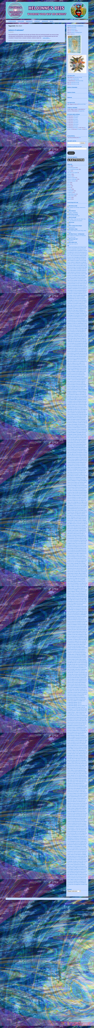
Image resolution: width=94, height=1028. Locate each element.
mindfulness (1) (72, 601)
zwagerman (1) (78, 884)
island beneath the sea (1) (77, 507)
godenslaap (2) (80, 444)
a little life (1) (71, 252)
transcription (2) (73, 814)
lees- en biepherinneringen (73, 169)
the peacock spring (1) (77, 776)
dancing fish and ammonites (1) (78, 351)
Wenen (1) (76, 857)
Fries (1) (79, 429)
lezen (68, 184)
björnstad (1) (70, 311)
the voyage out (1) (75, 798)
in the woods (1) (81, 498)
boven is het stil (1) (77, 320)
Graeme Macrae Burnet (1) (81, 447)
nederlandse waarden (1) (77, 617)
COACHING (21, 21)
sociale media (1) (82, 720)
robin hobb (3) (75, 684)
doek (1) (83, 381)
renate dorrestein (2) (80, 679)
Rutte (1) (85, 690)
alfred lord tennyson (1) (72, 267)
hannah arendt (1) (71, 455)
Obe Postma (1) (83, 629)
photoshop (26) (75, 655)
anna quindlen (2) (75, 280)
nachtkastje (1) (78, 609)
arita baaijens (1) (70, 290)
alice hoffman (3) (74, 268)
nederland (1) (79, 616)
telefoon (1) (75, 742)
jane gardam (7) (83, 512)
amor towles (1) (75, 273)
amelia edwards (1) (71, 272)
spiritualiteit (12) (70, 725)
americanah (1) (79, 272)
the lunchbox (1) (76, 765)
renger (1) (73, 680)
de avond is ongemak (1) (76, 358)
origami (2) (77, 641)
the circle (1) (82, 748)
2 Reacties (49, 40)
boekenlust (73, 210)
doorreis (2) (79, 384)
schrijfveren (69, 192)
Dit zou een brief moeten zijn (73, 215)
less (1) (70, 561)
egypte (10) (71, 397)
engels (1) (76, 407)
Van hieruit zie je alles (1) (72, 833)
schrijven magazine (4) (72, 707)
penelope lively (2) (80, 652)
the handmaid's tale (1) (82, 756)
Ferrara (72, 222)
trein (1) (81, 818)
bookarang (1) (82, 318)
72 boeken (75, 117)
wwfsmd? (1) (83, 872)
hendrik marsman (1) (82, 469)
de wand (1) (83, 369)
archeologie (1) (83, 288)
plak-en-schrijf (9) (78, 660)
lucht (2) (82, 568)
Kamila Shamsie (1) (77, 535)
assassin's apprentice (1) (79, 293)
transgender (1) (80, 814)
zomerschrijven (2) (71, 882)
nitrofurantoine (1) (72, 622)
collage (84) (69, 339)
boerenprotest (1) (75, 318)
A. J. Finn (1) (71, 255)
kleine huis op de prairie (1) (78, 543)
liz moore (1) (80, 564)
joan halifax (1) (72, 518)
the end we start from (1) (72, 751)
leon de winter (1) (76, 560)
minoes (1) (77, 601)
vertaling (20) (82, 838)
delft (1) (80, 373)
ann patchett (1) (72, 278)
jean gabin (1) (70, 515)
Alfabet (68, 224)
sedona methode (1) (77, 710)
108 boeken (75, 115)
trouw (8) (80, 819)
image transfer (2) (77, 495)
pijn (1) (81, 659)
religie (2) (73, 679)
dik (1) (78, 379)
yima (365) (69, 874)
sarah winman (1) (77, 694)
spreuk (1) (83, 725)
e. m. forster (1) (80, 392)
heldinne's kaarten (71, 177)
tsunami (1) (78, 821)
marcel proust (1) (81, 576)
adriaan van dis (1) (80, 260)
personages (73, 27)
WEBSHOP (45, 21)
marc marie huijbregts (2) (72, 576)
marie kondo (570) (71, 583)
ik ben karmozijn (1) (80, 493)
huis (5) (81, 492)
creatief (68, 170)
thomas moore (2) (77, 806)
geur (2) (77, 439)
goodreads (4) (77, 445)
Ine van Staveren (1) (81, 500)
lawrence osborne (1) (76, 555)
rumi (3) (75, 690)
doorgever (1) (74, 384)
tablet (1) (74, 738)
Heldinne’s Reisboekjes (72, 87)
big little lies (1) (70, 310)
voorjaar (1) (73, 849)
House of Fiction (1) (75, 487)
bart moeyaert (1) (77, 301)
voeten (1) (82, 847)
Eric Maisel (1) (84, 409)
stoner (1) (69, 732)
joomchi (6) (81, 526)
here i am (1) (77, 470)
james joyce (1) (75, 510)
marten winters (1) (80, 584)
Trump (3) (74, 821)
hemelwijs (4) (75, 469)
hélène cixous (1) (71, 467)
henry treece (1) (70, 470)
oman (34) (75, 634)
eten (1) (76, 411)
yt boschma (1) (74, 877)
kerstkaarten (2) (77, 540)
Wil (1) (74, 866)
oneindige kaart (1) (74, 636)
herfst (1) (82, 470)
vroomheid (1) (70, 851)
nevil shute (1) (75, 619)
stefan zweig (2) (76, 728)
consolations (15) (80, 343)
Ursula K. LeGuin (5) (75, 828)
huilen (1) (78, 492)
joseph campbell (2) (80, 530)
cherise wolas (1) (72, 330)
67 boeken (79, 129)
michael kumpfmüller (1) (82, 594)
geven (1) (82, 439)
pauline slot (30, 40)
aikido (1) (83, 263)
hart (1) (85, 460)
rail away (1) (83, 672)
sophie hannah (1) (74, 723)
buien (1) (75, 323)
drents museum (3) (71, 389)
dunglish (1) (69, 392)
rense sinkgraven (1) (80, 680)
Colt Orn (69, 79)
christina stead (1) (71, 333)
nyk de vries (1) (76, 629)
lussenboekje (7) (80, 569)
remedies (73, 30)
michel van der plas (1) (78, 598)
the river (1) (74, 786)
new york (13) (81, 619)
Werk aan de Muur (82, 104)
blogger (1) (83, 313)
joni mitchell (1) (75, 526)
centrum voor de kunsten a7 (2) (74, 328)
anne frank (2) (72, 282)
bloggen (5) (78, 313)
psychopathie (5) (76, 667)
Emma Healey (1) (72, 406)
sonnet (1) (73, 722)
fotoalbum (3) (70, 424)
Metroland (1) (81, 593)
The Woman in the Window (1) (77, 801)
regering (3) (83, 677)
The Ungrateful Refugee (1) (74, 796)
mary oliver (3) (84, 586)
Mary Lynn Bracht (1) (76, 586)
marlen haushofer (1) (71, 584)
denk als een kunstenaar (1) (78, 374)
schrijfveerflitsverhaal (71, 194)
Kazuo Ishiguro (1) (80, 538)
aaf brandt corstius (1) (79, 255)
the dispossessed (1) (81, 750)
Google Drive (81, 110)
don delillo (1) (82, 382)
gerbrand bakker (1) (80, 435)
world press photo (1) (79, 871)
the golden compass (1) (79, 755)
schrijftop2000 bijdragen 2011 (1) (74, 702)
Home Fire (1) (78, 483)
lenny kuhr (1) (78, 558)
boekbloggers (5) (71, 315)
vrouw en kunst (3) (77, 851)
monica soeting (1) (82, 603)
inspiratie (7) (75, 503)
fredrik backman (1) (78, 427)
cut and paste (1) (82, 348)
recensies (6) (73, 677)
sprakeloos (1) (77, 725)
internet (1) (80, 503)
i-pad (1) (74, 493)
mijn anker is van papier (72, 172)
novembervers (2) (79, 627)
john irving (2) (84, 521)
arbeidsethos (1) (76, 288)
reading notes (74, 242)
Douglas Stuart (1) (76, 386)
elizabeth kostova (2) (73, 401)
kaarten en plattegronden (76, 32)
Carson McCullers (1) (82, 325)
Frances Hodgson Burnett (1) (78, 425)
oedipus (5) (69, 631)
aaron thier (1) (72, 257)
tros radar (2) (75, 819)
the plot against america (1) (77, 778)
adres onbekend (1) (71, 260)
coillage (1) (83, 338)
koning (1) (71, 546)
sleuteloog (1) (76, 718)
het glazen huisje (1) (79, 473)
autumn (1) (77, 300)
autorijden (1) (71, 300)
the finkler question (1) (72, 753)
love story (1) (77, 568)
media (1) (82, 589)
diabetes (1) (79, 376)
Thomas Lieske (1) (80, 804)
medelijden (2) (77, 589)
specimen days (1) (82, 723)
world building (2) (71, 871)
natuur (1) (71, 614)
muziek (68, 187)
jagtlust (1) (69, 510)
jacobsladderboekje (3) (73, 508)
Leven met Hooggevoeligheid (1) (79, 561)
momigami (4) (75, 603)
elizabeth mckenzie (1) (73, 402)
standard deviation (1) (72, 727)
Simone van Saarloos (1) (82, 715)
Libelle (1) (72, 563)
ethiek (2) (80, 411)
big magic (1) (76, 310)
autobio (69, 165)
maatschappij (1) (70, 573)
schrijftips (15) (82, 700)
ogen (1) (81, 631)
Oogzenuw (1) (81, 637)
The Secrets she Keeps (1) (78, 790)
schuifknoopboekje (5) (79, 708)
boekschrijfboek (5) (78, 316)
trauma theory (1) (80, 816)
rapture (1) (84, 674)
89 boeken (75, 127)
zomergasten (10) (82, 881)
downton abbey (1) (81, 387)
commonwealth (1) (78, 341)
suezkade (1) (71, 733)
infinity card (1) (70, 502)
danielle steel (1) (79, 353)
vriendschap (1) (83, 849)
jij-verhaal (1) (80, 516)
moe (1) (85, 601)
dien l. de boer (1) (72, 379)
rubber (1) (83, 689)
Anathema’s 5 (70, 240)
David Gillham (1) (74, 354)
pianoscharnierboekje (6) (74, 657)
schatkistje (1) (75, 695)
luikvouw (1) (74, 569)
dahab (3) (83, 349)
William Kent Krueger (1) (80, 867)
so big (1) (76, 720)
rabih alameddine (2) (73, 670)
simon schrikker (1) (80, 713)
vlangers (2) (76, 844)
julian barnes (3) (77, 533)
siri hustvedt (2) (78, 717)
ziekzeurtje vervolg (78, 77)
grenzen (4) (69, 449)
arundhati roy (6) (80, 291)
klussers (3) (71, 545)
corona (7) (71, 344)
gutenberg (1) (75, 450)
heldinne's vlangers (71, 180)
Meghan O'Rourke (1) (76, 591)
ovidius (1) (75, 644)
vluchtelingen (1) (70, 846)
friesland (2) (84, 429)
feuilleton (69, 174)
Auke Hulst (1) (77, 296)
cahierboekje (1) (81, 323)
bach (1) (81, 300)
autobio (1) (78, 298)
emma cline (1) (76, 404)
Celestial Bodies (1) (78, 326)
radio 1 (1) (73, 672)
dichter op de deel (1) (78, 377)
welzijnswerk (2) (70, 857)
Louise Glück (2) (83, 566)
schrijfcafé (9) (72, 699)
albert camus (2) (77, 265)
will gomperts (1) (82, 866)
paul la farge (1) (82, 649)
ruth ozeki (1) (80, 690)
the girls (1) (79, 753)
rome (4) (70, 687)
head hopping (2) (80, 462)
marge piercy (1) (78, 578)
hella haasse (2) (78, 467)
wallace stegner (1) (71, 854)
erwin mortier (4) (70, 411)
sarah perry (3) (70, 694)
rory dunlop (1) (83, 687)
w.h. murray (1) (83, 852)
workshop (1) (83, 869)
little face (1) (75, 564)
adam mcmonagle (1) (77, 258)
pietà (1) (78, 659)
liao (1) (68, 563)
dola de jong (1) (75, 382)
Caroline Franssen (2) (73, 325)
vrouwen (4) (84, 851)
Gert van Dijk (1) (80, 437)
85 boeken (75, 119)
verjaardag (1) (70, 838)
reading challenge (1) (78, 675)
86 (86, 129)
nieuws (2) (74, 621)
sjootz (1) (83, 717)
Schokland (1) (81, 695)
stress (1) (74, 732)
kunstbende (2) (73, 550)
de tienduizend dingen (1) (77, 366)
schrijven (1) (84, 705)
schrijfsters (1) (76, 700)
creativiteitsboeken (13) (78, 344)
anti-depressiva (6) (75, 285)
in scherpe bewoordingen (76, 225)
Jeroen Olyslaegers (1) (72, 516)
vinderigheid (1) (73, 841)
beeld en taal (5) (77, 305)
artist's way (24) (73, 291)
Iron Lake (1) (81, 505)
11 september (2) (74, 248)
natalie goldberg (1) (76, 612)
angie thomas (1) (77, 277)
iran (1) (76, 505)
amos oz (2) (80, 273)
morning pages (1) (71, 604)
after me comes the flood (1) (75, 263)
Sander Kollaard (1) (78, 692)
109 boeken (75, 120)
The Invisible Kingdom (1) (74, 761)
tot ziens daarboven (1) (77, 813)
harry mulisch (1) (80, 460)
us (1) (81, 828)
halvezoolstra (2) (79, 454)
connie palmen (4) (72, 343)
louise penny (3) (70, 568)
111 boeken (75, 122)
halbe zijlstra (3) (72, 454)
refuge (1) (79, 677)
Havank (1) (74, 462)
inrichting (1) (70, 503)
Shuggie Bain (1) (72, 713)
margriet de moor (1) (76, 579)
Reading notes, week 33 (72, 243)
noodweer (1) (84, 624)
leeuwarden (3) (81, 556)
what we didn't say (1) (82, 861)
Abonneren (71, 153)
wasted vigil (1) (72, 856)
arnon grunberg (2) (79, 290)
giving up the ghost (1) (75, 442)
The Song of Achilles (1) (72, 793)
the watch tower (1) (75, 799)
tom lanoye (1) (81, 811)
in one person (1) (74, 498)
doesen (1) (69, 382)
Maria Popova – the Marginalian (77, 234)
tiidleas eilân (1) (79, 808)
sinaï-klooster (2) (70, 717)
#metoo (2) (77, 247)
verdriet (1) (69, 836)
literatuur (16, 40)
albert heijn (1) (84, 265)
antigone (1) (81, 285)
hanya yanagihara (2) (76, 459)
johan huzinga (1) (75, 520)
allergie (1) (80, 268)
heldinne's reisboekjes (72, 179)
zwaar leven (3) (72, 884)
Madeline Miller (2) (78, 573)
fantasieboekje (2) (79, 416)
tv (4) (82, 821)
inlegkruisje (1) (77, 502)
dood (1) (69, 384)
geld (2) (70, 432)
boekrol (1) (71, 316)
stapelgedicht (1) (80, 727)
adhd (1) (84, 258)
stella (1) (82, 728)
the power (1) (77, 780)
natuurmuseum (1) (77, 614)
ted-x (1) (70, 742)
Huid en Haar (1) (72, 492)
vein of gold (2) (72, 834)
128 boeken (75, 124)
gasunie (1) (73, 430)
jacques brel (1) (82, 508)
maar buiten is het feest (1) (81, 571)
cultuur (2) (76, 348)
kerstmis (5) (83, 540)
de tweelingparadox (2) (76, 368)
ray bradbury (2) (70, 675)
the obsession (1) (72, 775)
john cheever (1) (77, 521)
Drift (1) (77, 389)
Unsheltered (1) (72, 826)
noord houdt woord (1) (72, 626)
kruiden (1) (82, 548)
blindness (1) (73, 313)
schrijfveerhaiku (76, 79)
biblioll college (74, 229)
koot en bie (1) (83, 546)
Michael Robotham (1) (81, 596)
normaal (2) (72, 627)
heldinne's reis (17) (73, 465)
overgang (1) (83, 642)
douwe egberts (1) (72, 387)
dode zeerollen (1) (78, 381)
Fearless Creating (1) (76, 419)
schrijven (69, 197)
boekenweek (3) (78, 315)
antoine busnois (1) (78, 286)
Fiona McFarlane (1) (74, 422)
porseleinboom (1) (83, 664)
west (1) (81, 859)
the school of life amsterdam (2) (75, 788)
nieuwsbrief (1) (79, 621)
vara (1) (79, 833)
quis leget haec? (74, 239)
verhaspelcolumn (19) (76, 836)
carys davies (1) (70, 326)
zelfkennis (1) (83, 877)
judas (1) (73, 531)
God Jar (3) (83, 442)
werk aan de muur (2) (75, 859)
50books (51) (74, 250)
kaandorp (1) (70, 535)
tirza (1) (68, 811)
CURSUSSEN (12, 21)
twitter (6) (75, 823)
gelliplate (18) (75, 432)
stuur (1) (77, 732)
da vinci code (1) (70, 349)
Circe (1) (83, 333)
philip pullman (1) (72, 654)
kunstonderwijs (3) (71, 551)
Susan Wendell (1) (71, 735)
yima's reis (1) (82, 874)
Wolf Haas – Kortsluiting (72, 212)
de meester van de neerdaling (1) (78, 361)
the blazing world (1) (75, 743)
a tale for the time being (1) (80, 252)
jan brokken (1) (82, 510)
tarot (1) (77, 740)
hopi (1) (80, 485)
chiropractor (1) (74, 331)
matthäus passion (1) (71, 588)
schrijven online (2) (81, 707)
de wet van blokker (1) (72, 371)
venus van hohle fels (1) (80, 834)
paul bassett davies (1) (73, 649)
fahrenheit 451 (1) (76, 414)
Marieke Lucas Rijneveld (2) (81, 583)
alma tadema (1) (74, 270)
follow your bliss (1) (83, 422)
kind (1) (72, 541)
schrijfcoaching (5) (79, 699)
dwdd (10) (75, 392)
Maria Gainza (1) (74, 581)
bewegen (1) (71, 308)
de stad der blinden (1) (76, 364)
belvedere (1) (81, 306)
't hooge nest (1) (70, 247)
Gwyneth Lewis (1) (82, 450)
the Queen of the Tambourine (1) (78, 781)
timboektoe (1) (78, 809)
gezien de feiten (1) (78, 440)
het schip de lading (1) (79, 478)
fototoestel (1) (82, 424)
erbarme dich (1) (77, 409)
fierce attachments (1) (82, 421)
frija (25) (69, 430)
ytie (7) (78, 877)
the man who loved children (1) (77, 766)
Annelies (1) (74, 283)
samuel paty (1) (70, 692)
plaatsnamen (74, 29)
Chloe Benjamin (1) (81, 331)
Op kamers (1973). (71, 227)
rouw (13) (69, 689)
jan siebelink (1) (76, 512)
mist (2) (81, 601)
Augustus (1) (71, 296)
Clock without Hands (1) (76, 338)
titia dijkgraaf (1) (74, 811)
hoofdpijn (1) (75, 485)
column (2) (81, 339)
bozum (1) (69, 321)
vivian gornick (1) (75, 842)
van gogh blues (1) (82, 831)
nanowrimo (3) (73, 611)
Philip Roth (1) (79, 654)
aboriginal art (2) (78, 257)
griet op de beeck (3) (77, 449)
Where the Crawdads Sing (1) (73, 862)
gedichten (69, 175)
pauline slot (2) (77, 651)
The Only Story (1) (80, 775)
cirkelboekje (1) (77, 334)
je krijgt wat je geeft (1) (80, 513)
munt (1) (77, 608)
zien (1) (68, 879)
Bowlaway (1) (84, 320)
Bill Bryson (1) (82, 310)
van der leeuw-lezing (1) (72, 831)
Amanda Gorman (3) (82, 270)
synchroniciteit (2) (81, 737)
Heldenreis (69, 97)
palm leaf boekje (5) (77, 646)
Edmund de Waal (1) (75, 394)
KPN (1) (69, 548)
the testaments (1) (71, 795)
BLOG (51, 21)
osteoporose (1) (72, 642)
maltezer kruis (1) (83, 574)
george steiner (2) (82, 434)
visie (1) (70, 842)
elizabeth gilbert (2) (74, 399)
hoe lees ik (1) (72, 483)
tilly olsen (40, 40)
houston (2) (82, 487)
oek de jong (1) (75, 631)
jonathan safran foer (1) (76, 525)
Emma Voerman (74, 214)
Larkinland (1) (72, 553)
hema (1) (71, 469)
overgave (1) (70, 644)
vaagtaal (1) (73, 829)
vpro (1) (77, 849)
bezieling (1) (76, 308)
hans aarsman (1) (76, 457)
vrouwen (44, 40)
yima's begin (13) (75, 874)
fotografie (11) (76, 424)
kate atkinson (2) (75, 536)
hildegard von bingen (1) (77, 480)
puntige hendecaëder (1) (76, 669)
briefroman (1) (70, 323)
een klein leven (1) (77, 396)
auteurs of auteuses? (16, 30)
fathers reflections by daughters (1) (76, 417)
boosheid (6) (70, 320)
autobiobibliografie (71, 167)
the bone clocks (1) (79, 745)
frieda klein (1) (75, 429)
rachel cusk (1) (81, 670)
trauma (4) (75, 816)
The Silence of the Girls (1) (80, 791)
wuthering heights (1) (75, 872)
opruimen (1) (71, 639)
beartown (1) (71, 303)
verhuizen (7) (84, 836)
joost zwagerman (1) (75, 528)
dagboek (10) (77, 349)
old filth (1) (74, 632)
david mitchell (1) (81, 354)
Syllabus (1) (74, 737)
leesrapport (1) (74, 556)
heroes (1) (76, 472)
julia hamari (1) (70, 533)
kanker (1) (84, 535)
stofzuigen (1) (84, 730)
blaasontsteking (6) (77, 311)
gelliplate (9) (80, 432)
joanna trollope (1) (79, 518)
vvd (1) (78, 852)
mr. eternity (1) (78, 604)
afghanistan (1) (79, 262)
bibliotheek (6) (83, 308)
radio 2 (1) (78, 672)
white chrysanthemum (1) (76, 864)
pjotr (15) (72, 660)
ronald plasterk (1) (76, 687)
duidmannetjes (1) (82, 391)
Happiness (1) (84, 459)
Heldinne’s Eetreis (71, 92)
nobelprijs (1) (74, 624)
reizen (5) (69, 679)
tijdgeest (69, 199)
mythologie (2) (72, 609)
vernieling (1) (76, 838)
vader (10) (78, 829)
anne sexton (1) (78, 282)
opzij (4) (76, 639)
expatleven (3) (74, 412)
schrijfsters (35, 40)
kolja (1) (75, 545)
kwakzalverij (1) (78, 551)
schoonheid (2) (70, 697)
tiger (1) (74, 808)
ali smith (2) (79, 267)
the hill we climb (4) (75, 760)
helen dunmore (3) (81, 465)
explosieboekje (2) (81, 412)
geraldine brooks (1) (71, 435)
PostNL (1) (69, 665)
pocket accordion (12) (78, 662)
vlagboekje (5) (70, 844)
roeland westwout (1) (79, 685)
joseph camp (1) (72, 530)
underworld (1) (74, 824)
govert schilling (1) (71, 447)
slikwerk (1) (82, 718)
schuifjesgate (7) (70, 708)
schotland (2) (76, 697)
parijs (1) (75, 647)
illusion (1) (71, 495)
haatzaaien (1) (81, 452)
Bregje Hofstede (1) (83, 321)
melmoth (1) (83, 591)
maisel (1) (77, 574)
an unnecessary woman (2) (76, 275)
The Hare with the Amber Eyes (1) (74, 758)
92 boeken (75, 125)
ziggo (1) (72, 879)
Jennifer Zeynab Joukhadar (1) (80, 515)
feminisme (25, 40)
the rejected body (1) (78, 783)
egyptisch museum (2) (78, 397)
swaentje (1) (78, 735)
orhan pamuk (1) (70, 641)
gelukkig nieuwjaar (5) (73, 434)
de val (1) (83, 368)
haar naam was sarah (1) (72, 452)
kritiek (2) (73, 548)
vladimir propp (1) (83, 842)
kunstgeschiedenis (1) (81, 550)
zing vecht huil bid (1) (79, 879)
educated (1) (70, 396)
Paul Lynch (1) (70, 651)
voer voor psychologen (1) (74, 847)
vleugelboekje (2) (82, 844)
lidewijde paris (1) (78, 563)
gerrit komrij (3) (74, 437)
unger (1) (79, 824)
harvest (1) (69, 462)
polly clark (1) (76, 664)
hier (74, 34)
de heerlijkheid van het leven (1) (78, 359)
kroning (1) (77, 548)
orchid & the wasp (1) (82, 639)
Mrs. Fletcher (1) (72, 608)
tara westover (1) (72, 740)
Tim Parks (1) (71, 809)
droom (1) (81, 389)
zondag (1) (77, 882)
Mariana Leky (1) (81, 581)
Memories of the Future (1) (73, 593)
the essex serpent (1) (82, 751)
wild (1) (77, 866)
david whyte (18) (77, 356)
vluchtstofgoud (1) (78, 846)
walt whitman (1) (79, 854)
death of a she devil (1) (74, 373)
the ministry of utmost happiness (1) (76, 770)
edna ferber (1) (83, 394)
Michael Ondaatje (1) (71, 596)
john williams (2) (70, 523)
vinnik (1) (79, 841)
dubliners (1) (75, 391)
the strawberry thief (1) (82, 793)
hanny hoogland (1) (79, 455)
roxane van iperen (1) (76, 689)
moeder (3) (69, 603)
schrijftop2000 (70, 190)
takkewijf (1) (78, 738)
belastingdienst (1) (74, 306)
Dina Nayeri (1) (82, 379)
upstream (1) (78, 826)
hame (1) (85, 454)
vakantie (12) (83, 829)
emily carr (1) (81, 402)
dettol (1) (74, 376)
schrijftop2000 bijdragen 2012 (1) (74, 703)
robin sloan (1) (81, 684)
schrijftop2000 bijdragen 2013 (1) (74, 705)
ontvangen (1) (75, 637)
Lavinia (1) (69, 555)
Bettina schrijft (74, 205)
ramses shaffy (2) (78, 674)
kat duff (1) (69, 536)
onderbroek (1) (81, 634)
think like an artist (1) (71, 804)
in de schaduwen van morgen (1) (76, 497)
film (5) (68, 422)
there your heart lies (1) (82, 803)
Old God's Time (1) (80, 632)
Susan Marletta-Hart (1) (79, 733)
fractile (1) (69, 425)
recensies (69, 189)
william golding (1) (71, 867)
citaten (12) (73, 336)
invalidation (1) (72, 505)
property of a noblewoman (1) (78, 665)
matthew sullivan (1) (81, 588)
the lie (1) (75, 763)
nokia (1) (79, 624)
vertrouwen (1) (78, 839)
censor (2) (85, 326)
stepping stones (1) (77, 730)
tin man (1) (83, 809)
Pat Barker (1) (80, 647)
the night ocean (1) (76, 773)
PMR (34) (71, 662)
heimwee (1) (78, 464)
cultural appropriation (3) (78, 346)
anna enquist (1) (79, 278)
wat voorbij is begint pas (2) (81, 856)
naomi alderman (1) (81, 611)
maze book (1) (70, 589)
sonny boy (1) (79, 722)
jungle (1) (83, 533)
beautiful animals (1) (78, 303)
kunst (68, 182)
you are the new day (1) (77, 876)
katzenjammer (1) (72, 538)
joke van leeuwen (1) (78, 523)
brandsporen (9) (75, 321)
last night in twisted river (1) (80, 553)
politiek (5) (71, 664)
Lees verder (46, 38)
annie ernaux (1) (80, 283)
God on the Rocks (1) (71, 444)
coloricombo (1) (76, 339)
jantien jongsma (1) (71, 513)
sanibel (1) (85, 692)
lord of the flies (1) (76, 566)
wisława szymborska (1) (75, 869)
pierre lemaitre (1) (72, 659)
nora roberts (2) (80, 626)
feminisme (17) (74, 421)
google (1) (83, 445)
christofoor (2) (78, 333)
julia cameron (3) (82, 531)
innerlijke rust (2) (83, 502)
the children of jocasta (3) (74, 748)
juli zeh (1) (77, 531)
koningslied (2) (76, 546)
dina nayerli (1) (70, 381)
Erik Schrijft (73, 217)
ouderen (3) (78, 642)
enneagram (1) (82, 407)
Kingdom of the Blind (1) (79, 541)
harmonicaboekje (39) (72, 460)
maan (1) (73, 571)
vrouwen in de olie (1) (71, 852)
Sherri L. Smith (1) (76, 712)
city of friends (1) (79, 336)
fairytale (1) (72, 416)
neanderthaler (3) (72, 616)
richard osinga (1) (78, 682)
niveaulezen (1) (80, 622)
